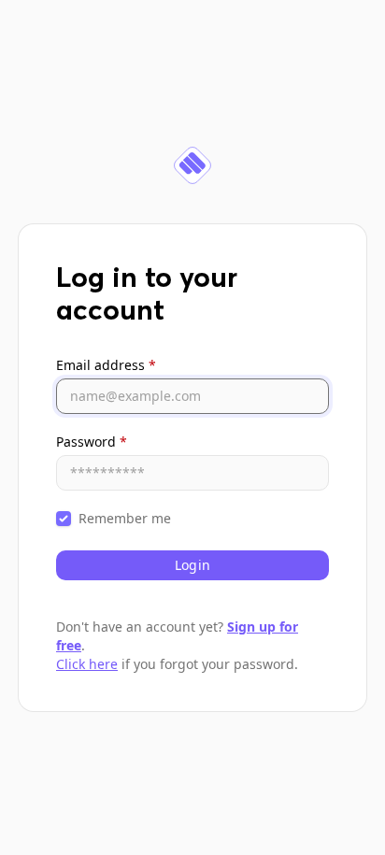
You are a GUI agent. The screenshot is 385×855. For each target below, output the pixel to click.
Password (91, 441)
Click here (87, 664)
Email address (106, 365)
